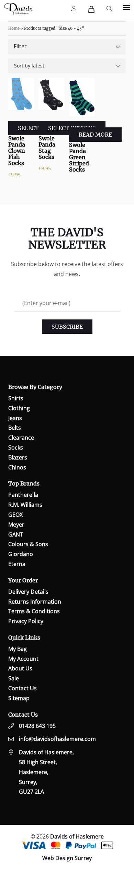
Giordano (20, 554)
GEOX (15, 514)
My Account (23, 659)
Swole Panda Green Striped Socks (79, 157)
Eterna (16, 564)
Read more (95, 134)
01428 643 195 (37, 726)
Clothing (19, 408)
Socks (15, 447)
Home (14, 28)
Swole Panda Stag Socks (46, 147)
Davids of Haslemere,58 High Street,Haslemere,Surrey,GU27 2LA (46, 771)
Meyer (16, 524)
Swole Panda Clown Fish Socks (16, 150)
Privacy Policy (25, 621)
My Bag (17, 649)
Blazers (17, 457)
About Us (20, 668)
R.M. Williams (25, 504)
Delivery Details (28, 591)
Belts (14, 427)
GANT (15, 534)
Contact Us (22, 688)
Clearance (21, 437)
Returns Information (34, 601)
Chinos (17, 467)
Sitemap (19, 698)
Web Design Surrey (67, 858)
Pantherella (23, 495)
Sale (13, 678)
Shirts (15, 398)
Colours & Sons (28, 544)
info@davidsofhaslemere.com (57, 739)
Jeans (15, 418)
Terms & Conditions (34, 611)
